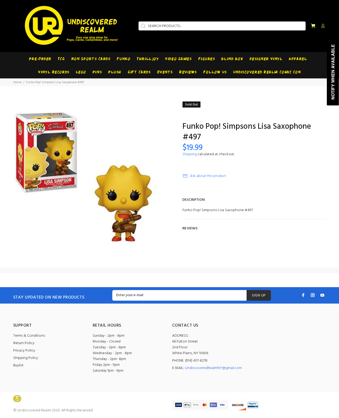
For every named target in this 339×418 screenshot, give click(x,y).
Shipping (189, 154)
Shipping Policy (25, 358)
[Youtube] (322, 295)
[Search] (143, 25)
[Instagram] (312, 295)
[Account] (321, 26)
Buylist (18, 365)
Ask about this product (208, 176)
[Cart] (313, 26)
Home (17, 82)
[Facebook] (303, 295)
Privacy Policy (24, 351)
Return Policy (23, 343)
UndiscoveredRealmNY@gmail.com (213, 368)
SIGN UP (259, 295)
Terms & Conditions (29, 336)
